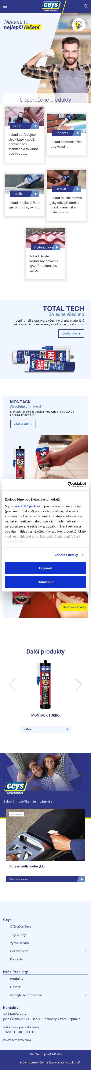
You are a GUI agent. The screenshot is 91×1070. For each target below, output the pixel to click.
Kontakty (16, 959)
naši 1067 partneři (27, 506)
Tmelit (17, 194)
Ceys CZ (45, 6)
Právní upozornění (31, 1062)
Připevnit (61, 133)
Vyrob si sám (19, 943)
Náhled (28, 729)
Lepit (16, 126)
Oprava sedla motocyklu (27, 866)
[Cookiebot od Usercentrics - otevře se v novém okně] (67, 484)
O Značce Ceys (20, 926)
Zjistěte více (69, 333)
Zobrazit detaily (66, 554)
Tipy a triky (18, 934)
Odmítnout (46, 582)
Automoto (16, 814)
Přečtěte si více (18, 879)
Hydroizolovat (44, 247)
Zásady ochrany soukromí (63, 1062)
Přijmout (45, 568)
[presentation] (12, 684)
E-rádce (15, 987)
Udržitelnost (19, 951)
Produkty (16, 978)
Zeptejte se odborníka (26, 995)
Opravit (60, 189)
